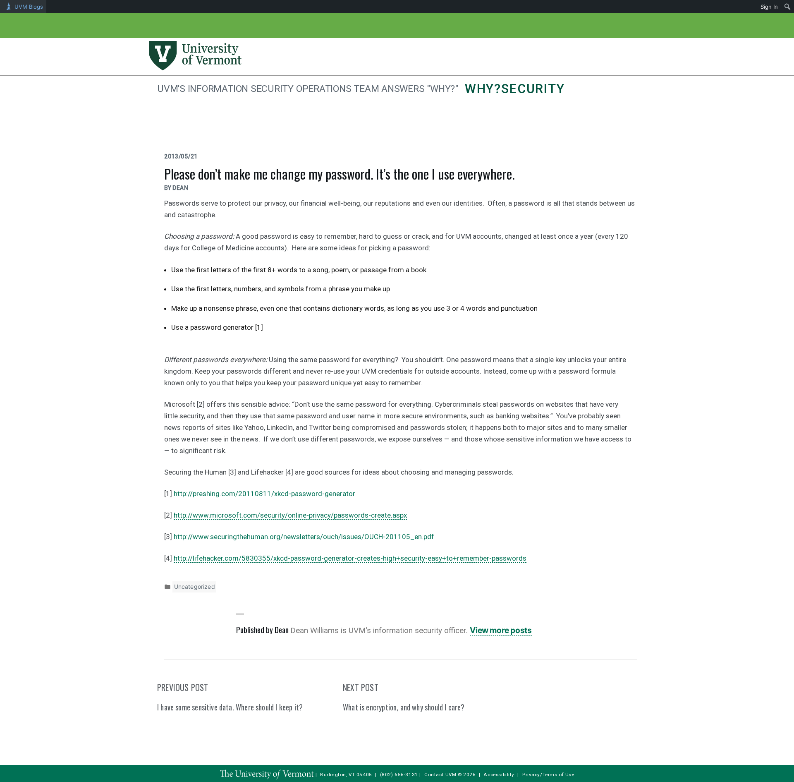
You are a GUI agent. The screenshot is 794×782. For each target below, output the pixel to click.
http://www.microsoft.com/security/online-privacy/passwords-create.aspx (290, 515)
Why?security (515, 89)
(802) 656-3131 (399, 774)
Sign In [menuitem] (769, 6)
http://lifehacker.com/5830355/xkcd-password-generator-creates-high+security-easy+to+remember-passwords (350, 558)
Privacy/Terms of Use (548, 774)
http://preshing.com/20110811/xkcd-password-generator (264, 493)
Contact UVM (440, 774)
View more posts (500, 630)
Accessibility (498, 774)
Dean (180, 188)
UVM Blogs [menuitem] (28, 6)
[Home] (195, 68)
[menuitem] (787, 6)
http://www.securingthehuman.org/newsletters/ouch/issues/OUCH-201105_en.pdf (304, 537)
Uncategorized (194, 586)
